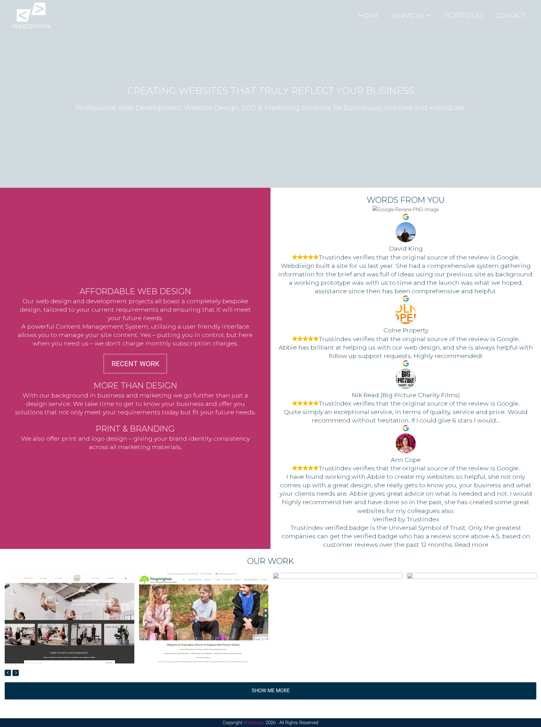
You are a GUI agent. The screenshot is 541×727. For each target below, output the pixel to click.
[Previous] (8, 673)
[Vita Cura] (471, 618)
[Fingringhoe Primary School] (203, 618)
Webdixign (254, 722)
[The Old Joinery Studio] (69, 618)
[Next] (16, 673)
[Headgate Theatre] (337, 618)
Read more (471, 544)
